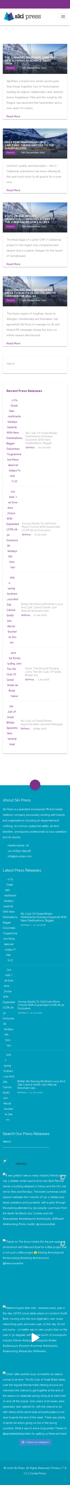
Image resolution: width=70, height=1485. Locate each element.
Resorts (11, 67)
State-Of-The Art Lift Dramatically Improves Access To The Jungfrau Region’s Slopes (30, 219)
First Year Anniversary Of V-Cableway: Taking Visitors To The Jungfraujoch (29, 145)
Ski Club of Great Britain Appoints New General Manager (42, 722)
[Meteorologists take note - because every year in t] (35, 1337)
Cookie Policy (37, 1473)
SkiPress (30, 447)
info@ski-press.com (20, 856)
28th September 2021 (34, 226)
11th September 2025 (34, 67)
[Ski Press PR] (22, 16)
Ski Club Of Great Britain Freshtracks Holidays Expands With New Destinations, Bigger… (41, 438)
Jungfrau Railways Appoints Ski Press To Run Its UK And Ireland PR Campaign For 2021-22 (30, 293)
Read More (14, 116)
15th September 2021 (34, 300)
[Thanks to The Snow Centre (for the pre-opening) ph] (35, 1271)
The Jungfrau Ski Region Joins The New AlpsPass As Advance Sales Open (30, 60)
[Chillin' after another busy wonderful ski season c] (35, 1404)
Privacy (56, 1468)
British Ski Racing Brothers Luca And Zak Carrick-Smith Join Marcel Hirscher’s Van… (42, 607)
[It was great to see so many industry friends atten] (35, 1205)
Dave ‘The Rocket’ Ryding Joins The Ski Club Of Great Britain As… (43, 672)
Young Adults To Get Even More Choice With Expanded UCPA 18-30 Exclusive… (41, 527)
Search (11, 363)
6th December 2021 (33, 152)
